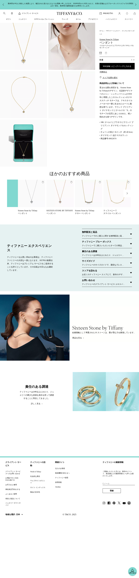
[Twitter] (120, 503)
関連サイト (60, 462)
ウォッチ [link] (65, 19)
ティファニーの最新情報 (113, 462)
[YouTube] (125, 503)
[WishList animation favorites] (127, 14)
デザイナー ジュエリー (113, 31)
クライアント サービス (13, 464)
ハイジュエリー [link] (111, 19)
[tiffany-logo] (69, 13)
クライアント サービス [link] (30, 13)
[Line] (130, 503)
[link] (12, 13)
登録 (112, 491)
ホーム (101, 31)
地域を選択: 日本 (12, 514)
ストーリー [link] (129, 19)
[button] (4, 13)
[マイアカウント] (119, 13)
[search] (4, 13)
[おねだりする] (100, 53)
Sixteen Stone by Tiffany (109, 39)
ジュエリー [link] (23, 19)
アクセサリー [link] (93, 19)
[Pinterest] (115, 503)
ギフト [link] (8, 19)
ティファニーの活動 (37, 464)
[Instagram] (105, 503)
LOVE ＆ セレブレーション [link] (44, 19)
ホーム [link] (78, 19)
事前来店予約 (108, 13)
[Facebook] (110, 503)
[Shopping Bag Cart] (135, 14)
